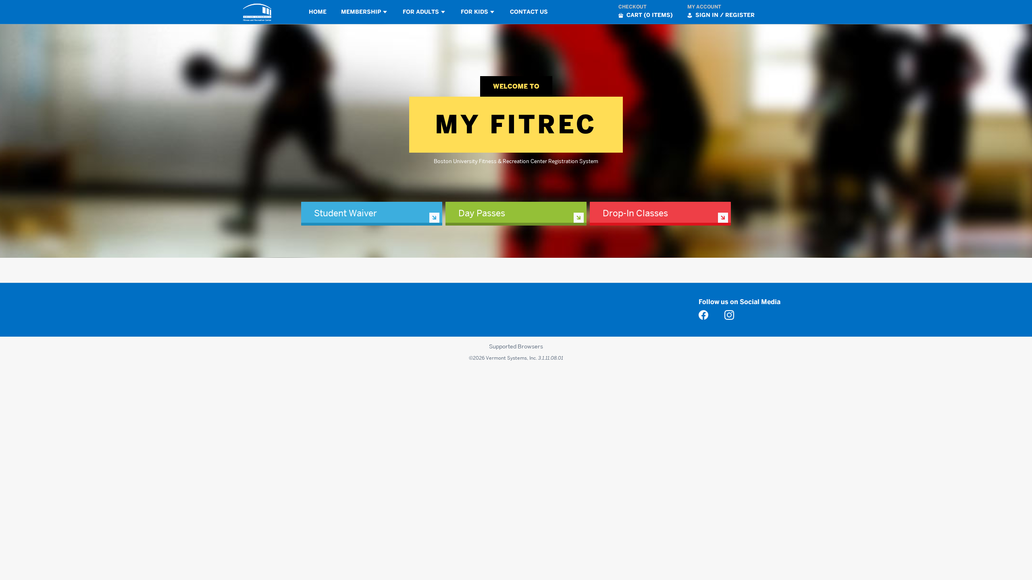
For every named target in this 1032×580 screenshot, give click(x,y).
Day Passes (481, 213)
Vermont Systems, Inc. (511, 358)
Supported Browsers (516, 346)
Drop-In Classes (635, 213)
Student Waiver (345, 213)
